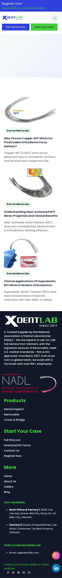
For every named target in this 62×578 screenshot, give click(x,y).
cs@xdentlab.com (28, 552)
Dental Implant (14, 409)
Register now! (23, 5)
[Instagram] (56, 555)
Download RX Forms (17, 445)
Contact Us (11, 450)
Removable (11, 414)
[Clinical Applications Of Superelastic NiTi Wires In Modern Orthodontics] (31, 271)
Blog (7, 492)
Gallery (8, 487)
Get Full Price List (15, 27)
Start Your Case (44, 27)
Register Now (12, 456)
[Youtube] (29, 573)
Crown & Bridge (14, 420)
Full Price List (12, 440)
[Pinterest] (18, 573)
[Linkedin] (56, 568)
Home (8, 476)
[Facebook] (8, 573)
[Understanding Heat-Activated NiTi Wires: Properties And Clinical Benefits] (31, 201)
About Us (10, 481)
